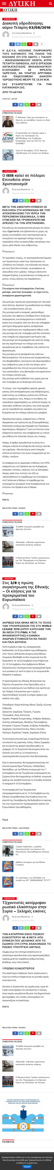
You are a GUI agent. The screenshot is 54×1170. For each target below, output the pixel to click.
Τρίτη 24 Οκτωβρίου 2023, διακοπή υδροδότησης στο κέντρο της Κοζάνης (32, 151)
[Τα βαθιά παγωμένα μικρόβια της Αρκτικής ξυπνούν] (7, 531)
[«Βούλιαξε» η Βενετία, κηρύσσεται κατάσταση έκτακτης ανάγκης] (7, 546)
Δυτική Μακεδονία (24, 33)
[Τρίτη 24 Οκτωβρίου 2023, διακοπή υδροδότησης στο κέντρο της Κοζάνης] (7, 154)
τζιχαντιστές (13, 231)
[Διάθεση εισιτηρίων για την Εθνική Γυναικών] (7, 866)
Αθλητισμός (24, 828)
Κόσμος (22, 508)
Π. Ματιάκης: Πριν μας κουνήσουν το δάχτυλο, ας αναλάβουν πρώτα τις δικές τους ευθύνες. (33, 120)
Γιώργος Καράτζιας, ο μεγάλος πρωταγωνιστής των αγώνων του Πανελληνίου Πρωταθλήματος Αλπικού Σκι (32, 850)
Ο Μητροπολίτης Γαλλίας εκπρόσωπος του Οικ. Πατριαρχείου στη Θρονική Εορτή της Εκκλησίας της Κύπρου (33, 560)
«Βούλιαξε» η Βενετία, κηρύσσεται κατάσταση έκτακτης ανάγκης (30, 543)
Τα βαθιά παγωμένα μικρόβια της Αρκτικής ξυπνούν (30, 528)
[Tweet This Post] (18, 43)
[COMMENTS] (41, 43)
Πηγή (5, 819)
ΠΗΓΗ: (5, 499)
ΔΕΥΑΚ (14, 99)
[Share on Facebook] (12, 43)
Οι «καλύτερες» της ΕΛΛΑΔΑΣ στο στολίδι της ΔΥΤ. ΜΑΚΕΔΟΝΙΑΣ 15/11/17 (33, 879)
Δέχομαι (27, 1167)
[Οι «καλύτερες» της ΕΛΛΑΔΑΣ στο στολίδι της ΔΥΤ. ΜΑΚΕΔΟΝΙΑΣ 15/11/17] (7, 882)
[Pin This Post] (29, 43)
